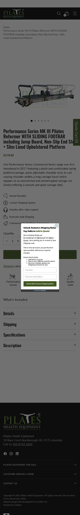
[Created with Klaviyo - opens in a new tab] (40, 290)
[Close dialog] (56, 225)
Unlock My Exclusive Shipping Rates (40, 284)
